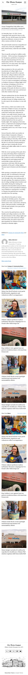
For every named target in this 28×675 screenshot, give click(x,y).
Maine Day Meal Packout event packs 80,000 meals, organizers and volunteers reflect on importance (13, 293)
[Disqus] (14, 577)
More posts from (6, 261)
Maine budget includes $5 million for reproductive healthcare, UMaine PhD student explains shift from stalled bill (14, 406)
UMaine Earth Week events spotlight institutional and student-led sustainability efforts (13, 378)
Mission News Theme (9, 672)
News (3, 234)
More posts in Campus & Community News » (17, 268)
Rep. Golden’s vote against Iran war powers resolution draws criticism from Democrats (14, 350)
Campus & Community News (16, 233)
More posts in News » (22, 413)
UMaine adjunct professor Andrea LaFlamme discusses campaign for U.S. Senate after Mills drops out (14, 321)
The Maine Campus (14, 2)
